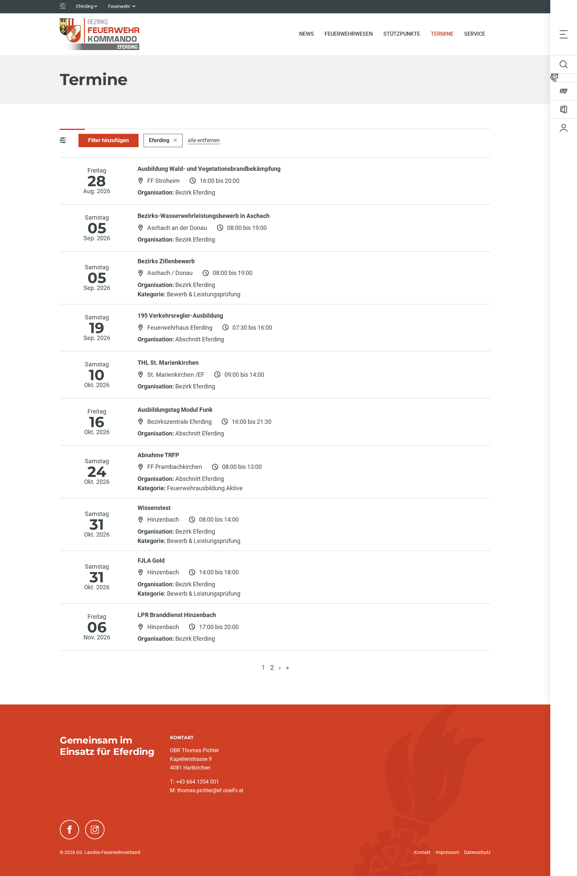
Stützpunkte (401, 34)
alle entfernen (204, 140)
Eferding (160, 140)
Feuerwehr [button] (119, 6)
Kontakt (422, 852)
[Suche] (563, 64)
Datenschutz (477, 852)
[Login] (563, 128)
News (306, 34)
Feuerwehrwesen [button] (349, 34)
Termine (445, 33)
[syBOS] (563, 91)
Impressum (447, 852)
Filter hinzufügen (108, 140)
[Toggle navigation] (563, 34)
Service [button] (474, 34)
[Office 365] (563, 109)
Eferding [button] (84, 6)
